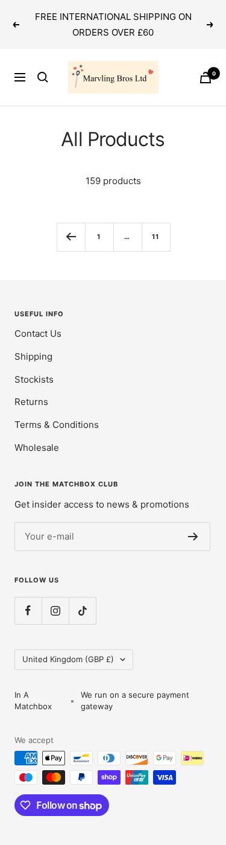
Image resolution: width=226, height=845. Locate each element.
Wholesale (36, 447)
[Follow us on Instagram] (55, 610)
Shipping (33, 356)
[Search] (42, 77)
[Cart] (205, 77)
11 (155, 236)
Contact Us (37, 333)
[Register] (193, 536)
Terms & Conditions (56, 424)
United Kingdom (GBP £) (68, 659)
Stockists (34, 379)
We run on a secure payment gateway (135, 701)
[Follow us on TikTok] (82, 610)
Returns (31, 401)
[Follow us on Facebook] (28, 610)
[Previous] (71, 237)
